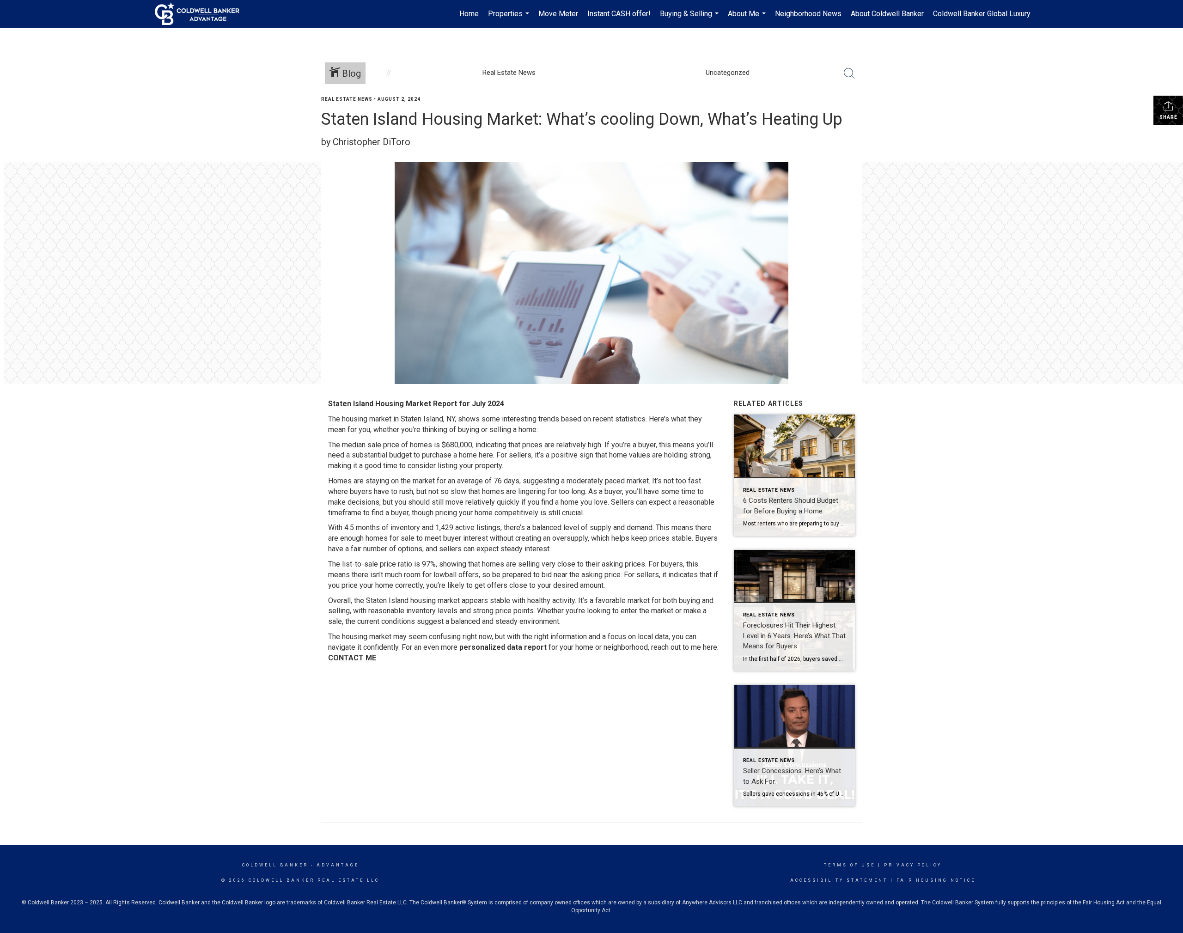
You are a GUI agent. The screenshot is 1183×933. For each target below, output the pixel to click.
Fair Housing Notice (936, 880)
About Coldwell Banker (887, 13)
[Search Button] (849, 73)
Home (469, 13)
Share (1168, 117)
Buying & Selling (690, 18)
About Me (748, 18)
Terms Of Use (849, 865)
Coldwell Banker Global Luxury (982, 13)
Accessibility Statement (839, 880)
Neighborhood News (808, 13)
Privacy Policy (913, 865)
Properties (509, 18)
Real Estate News (346, 99)
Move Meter (558, 13)
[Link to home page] (202, 14)
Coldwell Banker (275, 865)
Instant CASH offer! (619, 13)
